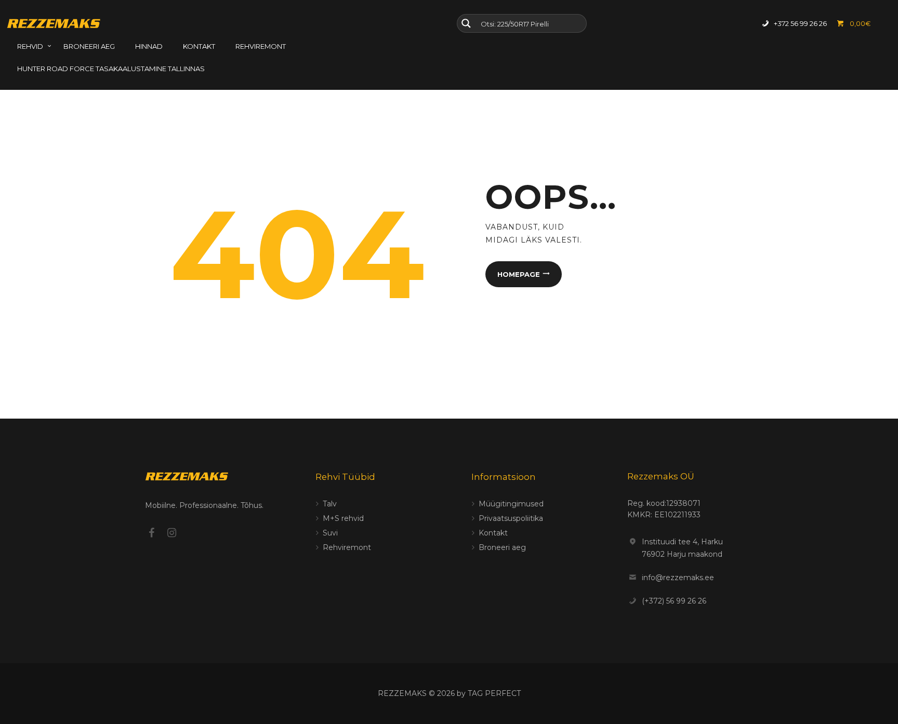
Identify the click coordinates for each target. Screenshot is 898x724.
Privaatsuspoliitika (511, 518)
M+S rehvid (343, 518)
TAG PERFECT (494, 693)
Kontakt (493, 533)
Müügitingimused (511, 503)
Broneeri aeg (502, 547)
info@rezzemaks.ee (678, 577)
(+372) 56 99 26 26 (674, 601)
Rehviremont (347, 547)
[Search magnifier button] (466, 23)
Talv (330, 503)
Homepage (518, 274)
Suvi (330, 533)
